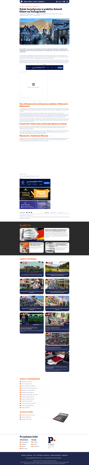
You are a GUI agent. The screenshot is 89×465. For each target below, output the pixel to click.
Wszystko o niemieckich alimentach (53, 327)
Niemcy (30, 1)
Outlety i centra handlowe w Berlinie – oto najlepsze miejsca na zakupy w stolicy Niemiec (57, 292)
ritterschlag (61, 216)
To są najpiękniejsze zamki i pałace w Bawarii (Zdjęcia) (31, 274)
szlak (65, 216)
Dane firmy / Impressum (43, 455)
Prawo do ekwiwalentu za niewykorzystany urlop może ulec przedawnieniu (56, 367)
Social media (53, 212)
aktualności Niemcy (31, 216)
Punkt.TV (60, 1)
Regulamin (65, 455)
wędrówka (27, 218)
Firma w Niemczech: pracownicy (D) (62, 353)
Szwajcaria (41, 1)
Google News (61, 212)
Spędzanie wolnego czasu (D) (26, 15)
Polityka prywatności (55, 455)
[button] (67, 1)
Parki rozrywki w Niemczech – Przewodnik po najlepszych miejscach (57, 309)
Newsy (26, 1)
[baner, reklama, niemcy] (35, 200)
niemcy (57, 216)
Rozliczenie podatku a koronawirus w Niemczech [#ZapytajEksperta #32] (56, 230)
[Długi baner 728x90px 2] (44, 69)
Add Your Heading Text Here (32, 272)
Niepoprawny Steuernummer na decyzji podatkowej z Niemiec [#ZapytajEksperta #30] (61, 245)
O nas (34, 455)
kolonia (49, 216)
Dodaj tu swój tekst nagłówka (27, 326)
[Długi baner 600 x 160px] (35, 186)
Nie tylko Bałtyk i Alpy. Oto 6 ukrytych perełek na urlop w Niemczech (31, 292)
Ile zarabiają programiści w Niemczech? (53, 347)
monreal (53, 216)
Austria (35, 1)
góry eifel (38, 216)
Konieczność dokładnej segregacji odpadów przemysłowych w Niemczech (28, 328)
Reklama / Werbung (26, 455)
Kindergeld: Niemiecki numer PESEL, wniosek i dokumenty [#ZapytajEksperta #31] (36, 244)
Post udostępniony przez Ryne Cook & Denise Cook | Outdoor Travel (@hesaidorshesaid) (35, 100)
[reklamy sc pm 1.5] (35, 208)
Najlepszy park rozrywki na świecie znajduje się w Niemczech (31, 309)
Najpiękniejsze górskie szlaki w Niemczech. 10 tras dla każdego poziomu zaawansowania (57, 275)
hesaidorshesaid (44, 216)
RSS (66, 212)
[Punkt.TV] (56, 1)
